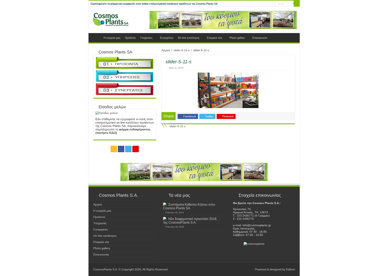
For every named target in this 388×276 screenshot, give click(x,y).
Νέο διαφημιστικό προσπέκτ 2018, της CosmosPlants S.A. (190, 220)
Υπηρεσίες (146, 37)
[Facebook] (264, 3)
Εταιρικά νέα (214, 37)
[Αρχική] (96, 37)
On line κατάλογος (188, 37)
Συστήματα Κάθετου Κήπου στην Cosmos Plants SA (189, 206)
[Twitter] (268, 3)
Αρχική (165, 50)
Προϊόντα (130, 37)
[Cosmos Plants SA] (111, 19)
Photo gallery (237, 37)
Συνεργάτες (166, 37)
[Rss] (261, 3)
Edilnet (290, 269)
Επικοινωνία (259, 37)
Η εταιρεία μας (111, 37)
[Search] (297, 4)
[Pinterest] (272, 3)
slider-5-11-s (182, 50)
